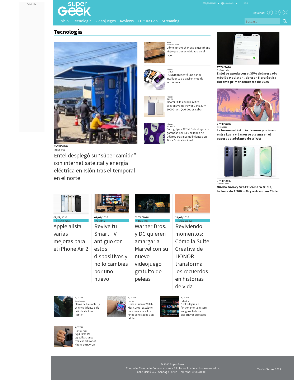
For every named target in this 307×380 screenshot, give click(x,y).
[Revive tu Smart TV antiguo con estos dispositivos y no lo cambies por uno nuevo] (111, 211)
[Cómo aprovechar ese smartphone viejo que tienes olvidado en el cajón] (160, 62)
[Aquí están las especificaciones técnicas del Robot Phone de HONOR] (71, 346)
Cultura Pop (148, 20)
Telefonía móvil (173, 44)
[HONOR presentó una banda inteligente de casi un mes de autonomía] (160, 89)
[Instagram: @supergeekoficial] (277, 12)
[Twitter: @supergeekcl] (285, 12)
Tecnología (82, 20)
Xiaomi (170, 99)
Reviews (127, 20)
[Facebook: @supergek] (270, 12)
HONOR (170, 71)
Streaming (170, 20)
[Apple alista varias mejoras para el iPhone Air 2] (71, 211)
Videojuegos (105, 20)
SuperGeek (177, 364)
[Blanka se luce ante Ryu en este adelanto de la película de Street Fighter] (71, 316)
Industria (59, 150)
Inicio (64, 20)
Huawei (131, 301)
